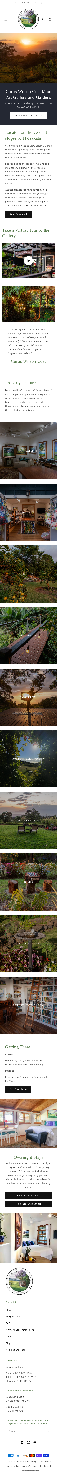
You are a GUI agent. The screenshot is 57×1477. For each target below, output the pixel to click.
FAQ (8, 1323)
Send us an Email (15, 1367)
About (9, 1336)
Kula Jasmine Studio (28, 1195)
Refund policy (45, 1462)
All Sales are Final (15, 1350)
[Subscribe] (48, 1431)
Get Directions (18, 1089)
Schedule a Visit (15, 1397)
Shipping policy (46, 1466)
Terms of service (29, 1466)
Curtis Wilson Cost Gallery (24, 1462)
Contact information (30, 1471)
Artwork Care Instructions (20, 1330)
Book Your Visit (18, 214)
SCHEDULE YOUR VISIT (28, 115)
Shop (8, 1310)
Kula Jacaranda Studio (28, 1203)
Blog (8, 1343)
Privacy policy (13, 1466)
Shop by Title (13, 1316)
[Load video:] (28, 260)
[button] (6, 19)
